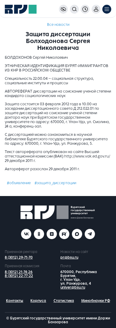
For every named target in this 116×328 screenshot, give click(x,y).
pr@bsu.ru (69, 257)
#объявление (19, 183)
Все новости (58, 25)
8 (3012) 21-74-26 (18, 272)
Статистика (64, 300)
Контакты (14, 300)
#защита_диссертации (55, 183)
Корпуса (38, 300)
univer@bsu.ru (72, 287)
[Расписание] (85, 9)
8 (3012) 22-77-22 (19, 276)
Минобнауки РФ (95, 300)
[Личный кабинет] (96, 9)
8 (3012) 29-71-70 (19, 257)
